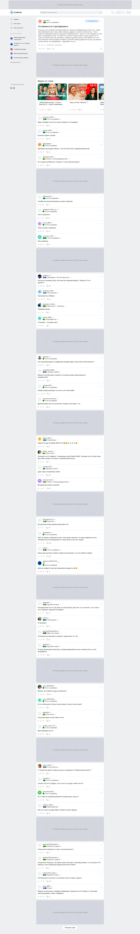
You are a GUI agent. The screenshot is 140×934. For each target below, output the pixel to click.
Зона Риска (50, 453)
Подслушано (52, 620)
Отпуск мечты (52, 767)
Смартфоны (51, 440)
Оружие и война (53, 372)
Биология (50, 521)
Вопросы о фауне (53, 846)
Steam (49, 888)
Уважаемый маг (52, 807)
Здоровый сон (51, 319)
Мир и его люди (53, 633)
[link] (52, 98)
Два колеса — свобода (55, 306)
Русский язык (52, 293)
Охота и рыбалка (52, 22)
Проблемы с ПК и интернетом (58, 277)
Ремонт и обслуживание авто (57, 159)
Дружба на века (52, 469)
